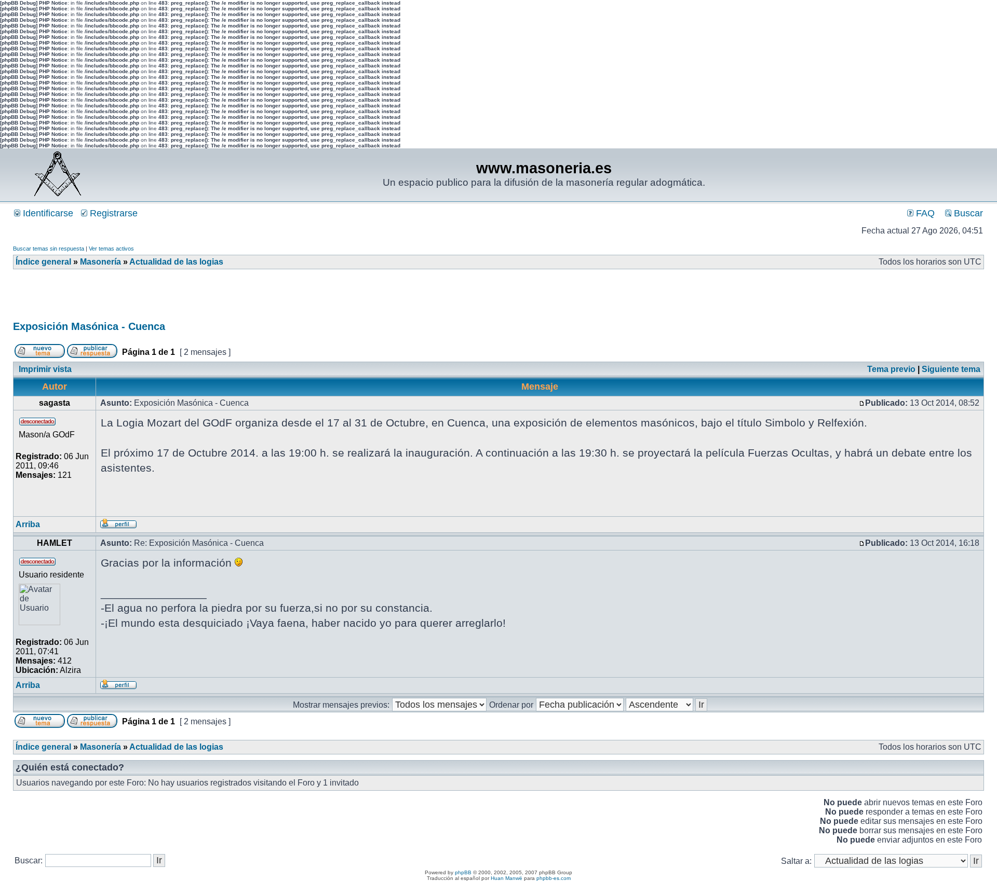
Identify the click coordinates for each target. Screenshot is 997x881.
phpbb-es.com (553, 878)
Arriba (28, 524)
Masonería (100, 261)
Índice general (43, 261)
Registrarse (112, 213)
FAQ (924, 213)
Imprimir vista (45, 369)
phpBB (463, 872)
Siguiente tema (951, 369)
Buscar (967, 213)
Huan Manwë (506, 878)
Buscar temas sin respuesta (48, 248)
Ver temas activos (111, 248)
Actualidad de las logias (176, 261)
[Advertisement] (202, 298)
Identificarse (46, 213)
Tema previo (891, 369)
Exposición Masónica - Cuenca (89, 326)
